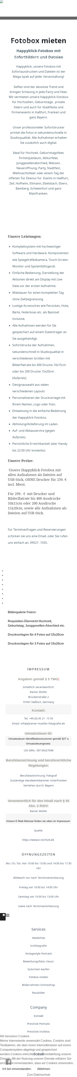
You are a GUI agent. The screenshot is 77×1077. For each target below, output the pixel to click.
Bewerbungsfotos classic (38, 961)
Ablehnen (43, 1068)
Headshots (38, 938)
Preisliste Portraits (38, 1023)
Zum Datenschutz (38, 1074)
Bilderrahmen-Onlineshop (38, 985)
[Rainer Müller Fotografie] (38, 8)
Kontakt (38, 1016)
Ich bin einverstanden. (17, 1068)
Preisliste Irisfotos (38, 1031)
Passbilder (38, 992)
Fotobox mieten (38, 977)
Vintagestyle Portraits (38, 953)
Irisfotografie (38, 945)
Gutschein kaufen (38, 969)
